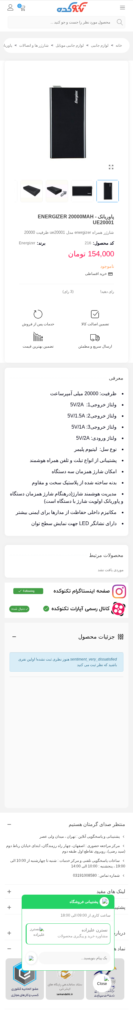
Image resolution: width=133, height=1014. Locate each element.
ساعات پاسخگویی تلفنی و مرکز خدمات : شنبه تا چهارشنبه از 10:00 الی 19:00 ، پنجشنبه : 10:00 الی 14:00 (67, 863)
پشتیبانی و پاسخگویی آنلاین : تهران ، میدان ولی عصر (80, 836)
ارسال (106, 782)
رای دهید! (107, 291)
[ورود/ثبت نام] (10, 7)
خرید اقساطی (96, 274)
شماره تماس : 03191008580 (96, 875)
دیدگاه (117, 732)
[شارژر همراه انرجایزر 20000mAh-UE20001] (111, 167)
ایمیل (119, 703)
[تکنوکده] (72, 7)
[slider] (87, 290)
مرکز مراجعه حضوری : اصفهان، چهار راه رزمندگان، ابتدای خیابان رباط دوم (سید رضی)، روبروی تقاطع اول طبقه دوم (65, 849)
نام (120, 680)
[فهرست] (122, 7)
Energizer (27, 243)
